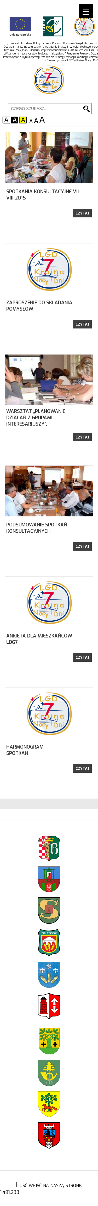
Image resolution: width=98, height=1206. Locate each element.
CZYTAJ (82, 213)
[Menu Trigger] (86, 11)
